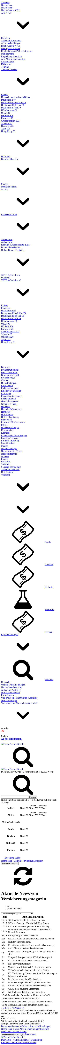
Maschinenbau (8, 443)
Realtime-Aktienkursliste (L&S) (15, 244)
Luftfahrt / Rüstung (10, 440)
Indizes (4, 94)
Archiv (4, 189)
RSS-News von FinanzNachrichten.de (18, 1042)
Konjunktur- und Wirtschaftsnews (16, 51)
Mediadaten (30, 1034)
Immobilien (6, 419)
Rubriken (5, 38)
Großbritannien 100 (10, 121)
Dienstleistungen (8, 383)
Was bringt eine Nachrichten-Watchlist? (19, 698)
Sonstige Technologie (11, 467)
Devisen (48, 632)
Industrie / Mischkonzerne (13, 422)
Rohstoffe (5, 461)
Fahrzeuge (6, 393)
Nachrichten (6, 5)
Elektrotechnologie (9, 388)
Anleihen (49, 564)
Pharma (4, 459)
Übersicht (5, 277)
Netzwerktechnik (9, 454)
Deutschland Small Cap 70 (13, 102)
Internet (4, 425)
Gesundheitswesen (9, 401)
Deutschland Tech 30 (11, 107)
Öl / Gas (5, 456)
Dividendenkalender (10, 247)
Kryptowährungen (9, 634)
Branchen (5, 156)
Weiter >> (19, 1008)
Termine (5, 67)
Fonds (48, 542)
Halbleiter (5, 406)
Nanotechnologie (9, 448)
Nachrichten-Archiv (17, 1031)
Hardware (5, 412)
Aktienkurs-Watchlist (11, 690)
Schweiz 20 (6, 123)
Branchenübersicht (9, 159)
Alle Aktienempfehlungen (13, 59)
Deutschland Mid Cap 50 (12, 105)
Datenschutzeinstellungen (13, 1034)
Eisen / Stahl (7, 385)
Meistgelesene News (10, 48)
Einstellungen (7, 695)
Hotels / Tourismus (9, 417)
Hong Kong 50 (8, 131)
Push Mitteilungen (9, 864)
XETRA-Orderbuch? (11, 280)
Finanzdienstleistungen (11, 396)
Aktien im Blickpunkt (11, 40)
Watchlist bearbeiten (10, 692)
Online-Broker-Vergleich (12, 250)
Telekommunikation (10, 469)
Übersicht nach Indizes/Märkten (15, 97)
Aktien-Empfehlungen (30, 1029)
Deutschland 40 (8, 100)
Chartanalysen (7, 61)
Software (5, 464)
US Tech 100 (7, 115)
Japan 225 (5, 128)
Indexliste (5, 308)
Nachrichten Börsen (10, 1029)
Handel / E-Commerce (11, 409)
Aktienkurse (6, 239)
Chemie (4, 380)
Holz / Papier (7, 414)
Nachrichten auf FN (10, 10)
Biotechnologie (8, 377)
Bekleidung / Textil (10, 375)
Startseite (5, 2)
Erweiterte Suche (9, 214)
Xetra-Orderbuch (23, 1026)
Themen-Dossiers (9, 69)
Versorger (5, 475)
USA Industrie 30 (9, 110)
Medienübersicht (8, 186)
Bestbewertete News (10, 46)
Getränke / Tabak (9, 404)
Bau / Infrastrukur (9, 372)
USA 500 (5, 113)
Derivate (49, 587)
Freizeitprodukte (8, 398)
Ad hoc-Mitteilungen (10, 43)
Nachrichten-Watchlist (11, 687)
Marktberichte (7, 53)
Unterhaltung (7, 472)
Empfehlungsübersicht (11, 56)
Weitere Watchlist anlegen (13, 684)
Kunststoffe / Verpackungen (14, 435)
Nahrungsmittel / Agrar (11, 451)
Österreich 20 (7, 126)
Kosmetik (5, 433)
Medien (4, 184)
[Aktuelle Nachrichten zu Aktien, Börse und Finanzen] (12, 744)
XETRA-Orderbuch (10, 275)
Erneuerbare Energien (11, 391)
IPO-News (6, 64)
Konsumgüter (7, 430)
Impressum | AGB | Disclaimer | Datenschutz (21, 1040)
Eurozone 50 (7, 118)
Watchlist (49, 679)
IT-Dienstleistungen (10, 427)
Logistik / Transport (10, 438)
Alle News (6, 13)
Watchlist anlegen (9, 700)
